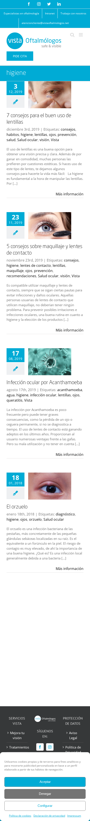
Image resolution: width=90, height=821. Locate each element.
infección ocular (43, 395)
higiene (27, 134)
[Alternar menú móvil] (81, 34)
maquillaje (15, 270)
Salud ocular (27, 139)
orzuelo (35, 519)
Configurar (45, 805)
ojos (52, 134)
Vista (55, 139)
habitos (13, 134)
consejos (68, 129)
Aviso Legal (73, 735)
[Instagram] (50, 747)
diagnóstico (65, 514)
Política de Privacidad (73, 749)
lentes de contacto (35, 265)
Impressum (74, 816)
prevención (67, 134)
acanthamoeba (69, 389)
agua (11, 395)
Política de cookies (20, 816)
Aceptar (45, 782)
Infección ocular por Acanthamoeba (44, 382)
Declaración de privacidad (49, 816)
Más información (69, 194)
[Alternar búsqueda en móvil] (72, 34)
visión (44, 139)
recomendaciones (21, 276)
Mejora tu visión (17, 735)
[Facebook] (40, 747)
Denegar (45, 794)
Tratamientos (17, 747)
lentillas (41, 134)
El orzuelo (17, 507)
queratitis (14, 400)
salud (11, 139)
